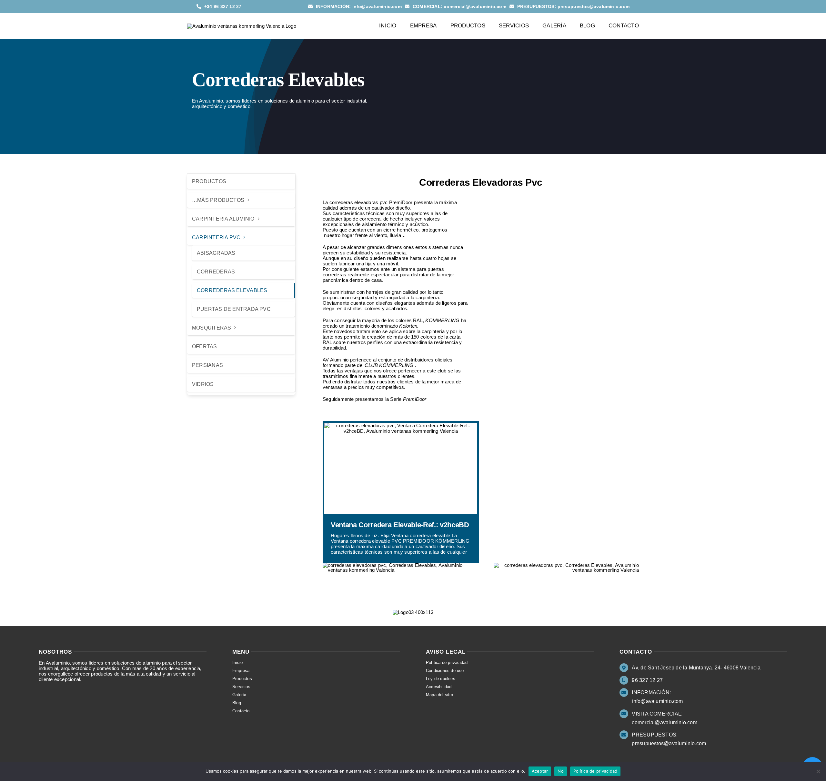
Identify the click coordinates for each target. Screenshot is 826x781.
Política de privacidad (595, 771)
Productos (209, 181)
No (561, 771)
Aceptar (540, 771)
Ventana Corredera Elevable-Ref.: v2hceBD (400, 525)
